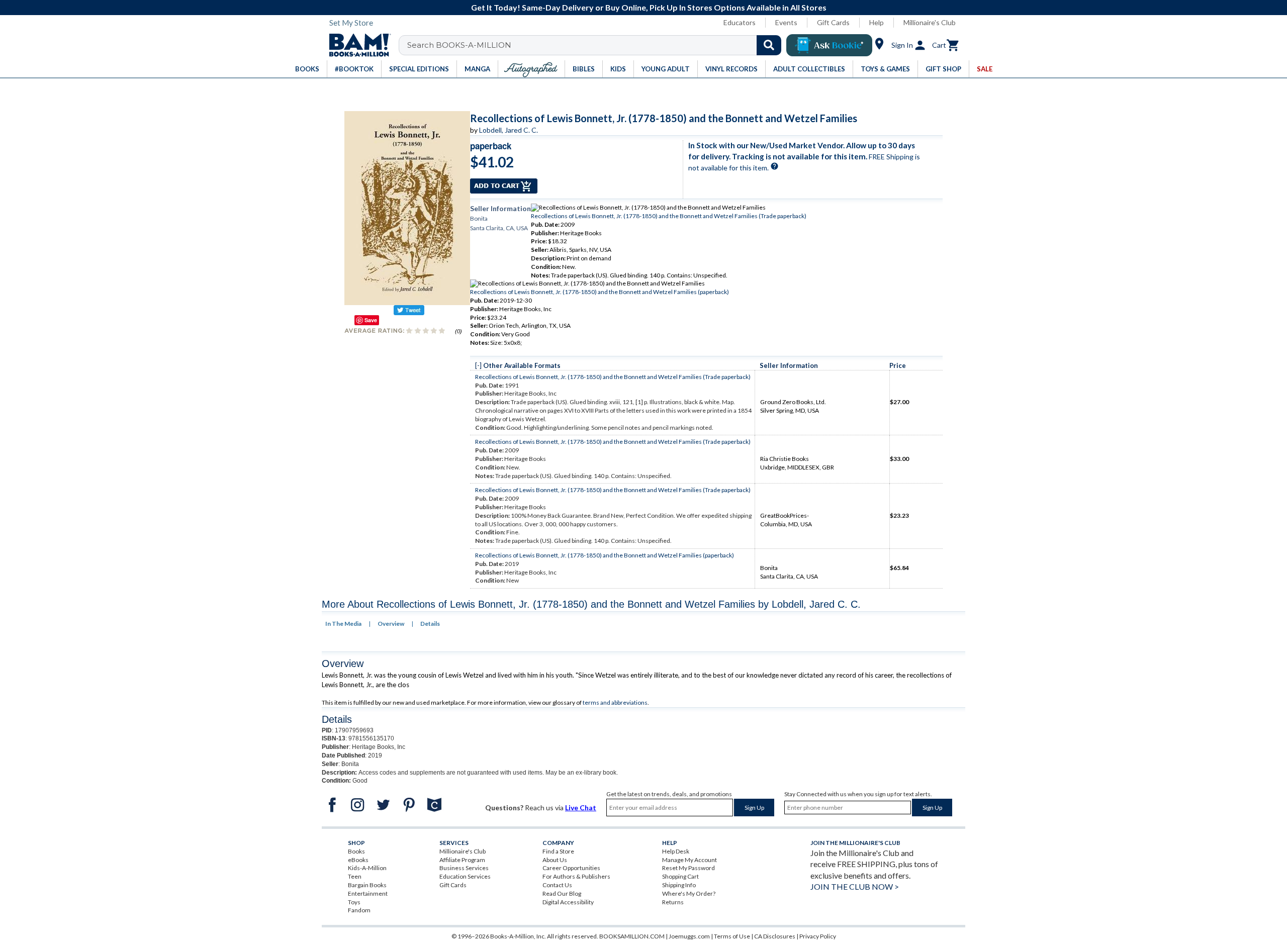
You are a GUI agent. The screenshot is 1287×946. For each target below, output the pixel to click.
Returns (673, 902)
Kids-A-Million (367, 868)
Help (876, 22)
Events (786, 22)
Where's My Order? (688, 893)
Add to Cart (503, 186)
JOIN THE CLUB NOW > (854, 886)
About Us (554, 860)
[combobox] (596, 45)
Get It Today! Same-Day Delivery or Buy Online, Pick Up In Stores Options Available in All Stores (648, 7)
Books (356, 851)
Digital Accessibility (568, 902)
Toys (354, 902)
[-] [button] (478, 365)
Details (430, 623)
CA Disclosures (774, 936)
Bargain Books (367, 885)
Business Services (464, 868)
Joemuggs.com (689, 936)
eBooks (358, 860)
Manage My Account (689, 860)
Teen (354, 876)
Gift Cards (833, 22)
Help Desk (675, 851)
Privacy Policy (817, 936)
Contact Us (557, 885)
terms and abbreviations (615, 702)
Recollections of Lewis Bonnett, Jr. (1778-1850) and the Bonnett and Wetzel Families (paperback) (599, 292)
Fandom (359, 910)
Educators (739, 22)
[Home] (356, 45)
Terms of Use (732, 936)
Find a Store (558, 851)
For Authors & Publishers (576, 876)
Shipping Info (679, 885)
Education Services (465, 876)
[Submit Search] (769, 45)
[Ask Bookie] (829, 45)
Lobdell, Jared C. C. (508, 130)
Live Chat (580, 807)
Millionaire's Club (929, 22)
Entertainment (368, 893)
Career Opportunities (571, 868)
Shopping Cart (680, 876)
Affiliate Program (462, 860)
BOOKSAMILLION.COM (632, 936)
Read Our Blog (561, 893)
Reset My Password (688, 868)
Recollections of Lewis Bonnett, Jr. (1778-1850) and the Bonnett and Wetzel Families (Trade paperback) (668, 216)
